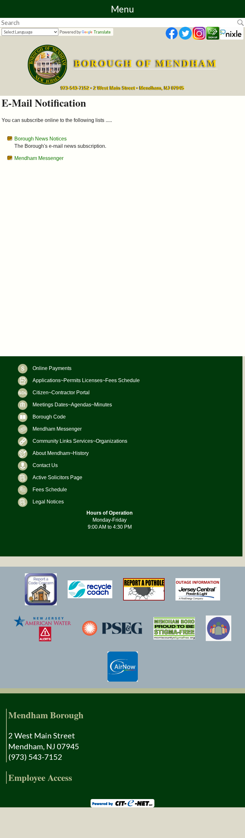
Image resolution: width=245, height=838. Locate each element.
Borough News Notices (40, 138)
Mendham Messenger (38, 158)
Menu (122, 9)
